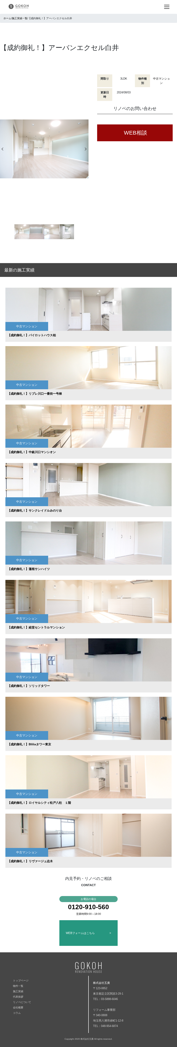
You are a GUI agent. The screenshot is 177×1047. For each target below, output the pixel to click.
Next (86, 149)
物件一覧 (18, 985)
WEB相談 (135, 133)
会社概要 (18, 1007)
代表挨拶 (18, 996)
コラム (17, 1012)
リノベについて (22, 1002)
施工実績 (18, 991)
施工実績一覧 (19, 18)
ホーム (7, 18)
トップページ (20, 980)
